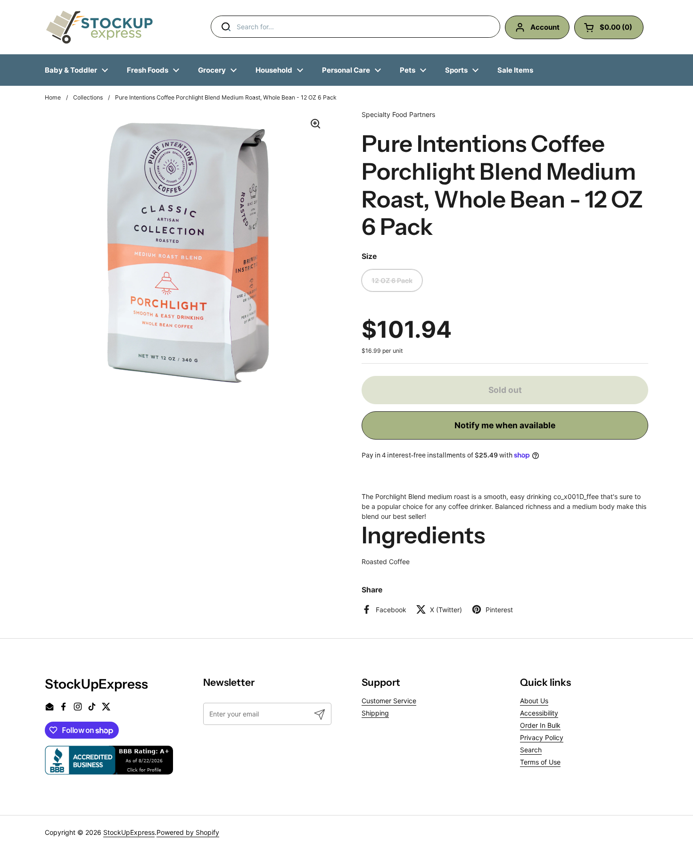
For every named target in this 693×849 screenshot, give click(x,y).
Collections (88, 97)
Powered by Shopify (188, 832)
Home (53, 97)
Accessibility (539, 713)
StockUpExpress (129, 832)
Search (531, 750)
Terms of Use (540, 762)
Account (545, 27)
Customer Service (389, 701)
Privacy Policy (541, 737)
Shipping (375, 713)
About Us (534, 701)
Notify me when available (504, 425)
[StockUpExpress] (99, 27)
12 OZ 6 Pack (391, 280)
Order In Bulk (540, 725)
